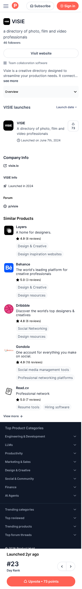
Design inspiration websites (40, 254)
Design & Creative (32, 246)
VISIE (21, 123)
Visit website (41, 53)
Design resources (31, 295)
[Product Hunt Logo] (15, 6)
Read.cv (22, 388)
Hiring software (57, 407)
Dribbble (23, 305)
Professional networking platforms (45, 378)
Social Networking (32, 328)
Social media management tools (43, 370)
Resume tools (28, 407)
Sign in (69, 6)
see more (10, 81)
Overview (11, 91)
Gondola (23, 346)
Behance (23, 264)
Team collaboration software (27, 63)
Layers (21, 227)
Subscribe (42, 6)
